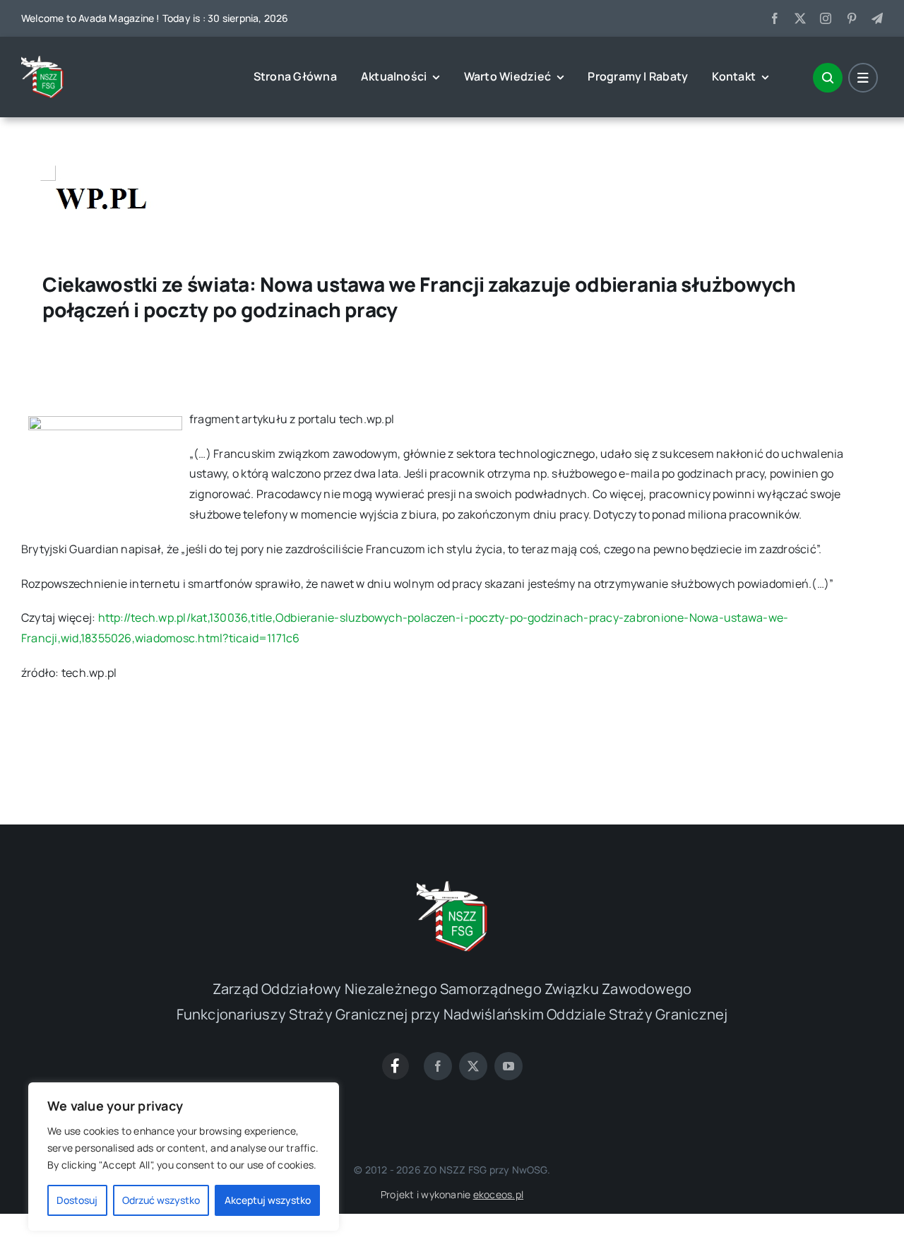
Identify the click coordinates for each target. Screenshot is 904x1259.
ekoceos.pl (498, 1194)
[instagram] (825, 18)
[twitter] (800, 18)
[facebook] (774, 18)
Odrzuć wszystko (161, 1200)
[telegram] (877, 18)
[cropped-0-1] (42, 61)
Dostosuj (76, 1200)
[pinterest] (851, 18)
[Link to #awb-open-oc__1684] (863, 78)
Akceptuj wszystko (268, 1200)
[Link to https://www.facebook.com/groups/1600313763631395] (395, 1066)
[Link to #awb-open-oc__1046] (828, 78)
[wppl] (98, 159)
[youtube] (508, 1066)
